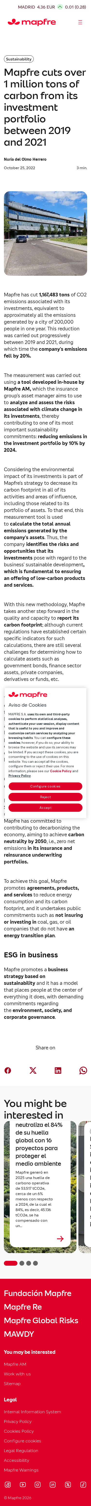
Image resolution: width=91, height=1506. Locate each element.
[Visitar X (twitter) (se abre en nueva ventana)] (68, 1485)
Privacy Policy (18, 1421)
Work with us (17, 1374)
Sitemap (12, 1383)
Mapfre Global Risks (41, 1320)
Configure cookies (45, 786)
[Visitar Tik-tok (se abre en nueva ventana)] (83, 1485)
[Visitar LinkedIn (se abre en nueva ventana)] (53, 1485)
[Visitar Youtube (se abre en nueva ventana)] (23, 1485)
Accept (46, 808)
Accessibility (16, 1460)
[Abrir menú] (80, 22)
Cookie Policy (61, 771)
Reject (45, 797)
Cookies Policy (19, 1431)
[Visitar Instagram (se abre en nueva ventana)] (37, 1485)
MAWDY (19, 1334)
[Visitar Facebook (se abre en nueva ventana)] (8, 1485)
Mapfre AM (15, 1364)
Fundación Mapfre (37, 1293)
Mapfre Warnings (21, 1470)
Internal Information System (32, 1411)
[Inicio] (10, 22)
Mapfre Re (23, 1307)
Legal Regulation (21, 1450)
